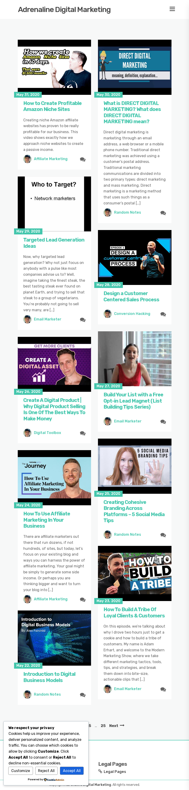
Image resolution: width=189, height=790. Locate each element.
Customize (20, 771)
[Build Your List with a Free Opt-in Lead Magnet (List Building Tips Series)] (134, 358)
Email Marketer (47, 319)
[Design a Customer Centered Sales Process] (134, 257)
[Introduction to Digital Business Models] (54, 638)
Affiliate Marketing (51, 159)
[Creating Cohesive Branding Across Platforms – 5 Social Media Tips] (134, 466)
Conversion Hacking (132, 313)
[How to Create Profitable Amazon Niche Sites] (54, 67)
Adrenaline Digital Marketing (64, 9)
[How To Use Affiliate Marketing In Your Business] (54, 477)
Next (113, 726)
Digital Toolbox (47, 433)
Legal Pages (115, 771)
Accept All (72, 771)
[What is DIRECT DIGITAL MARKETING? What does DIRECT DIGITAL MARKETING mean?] (134, 67)
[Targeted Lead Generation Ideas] (54, 204)
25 (103, 726)
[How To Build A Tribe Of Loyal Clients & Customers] (134, 573)
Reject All (46, 771)
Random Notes (127, 212)
